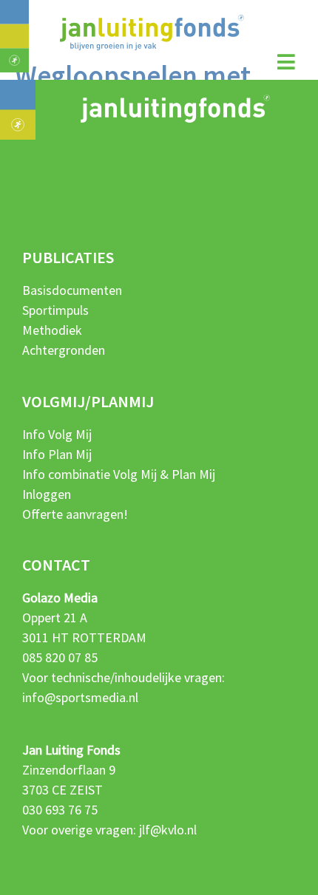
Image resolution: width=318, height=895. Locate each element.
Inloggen (46, 494)
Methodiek (52, 329)
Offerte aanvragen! (75, 514)
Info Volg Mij (57, 434)
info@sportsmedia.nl (80, 697)
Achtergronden (63, 349)
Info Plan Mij (57, 454)
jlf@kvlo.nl (168, 829)
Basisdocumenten (72, 290)
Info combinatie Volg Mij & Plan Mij (118, 474)
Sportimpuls (55, 310)
